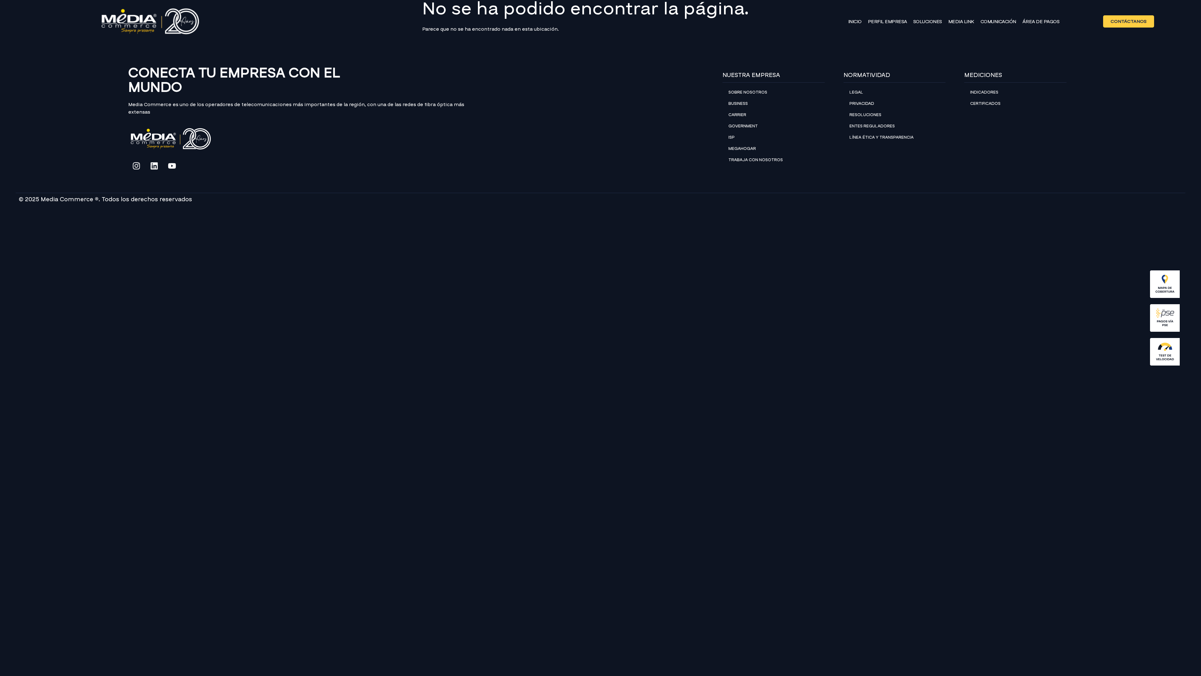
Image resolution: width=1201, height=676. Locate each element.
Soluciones (927, 21)
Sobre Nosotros (747, 92)
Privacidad (861, 103)
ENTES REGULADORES (872, 126)
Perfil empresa (887, 21)
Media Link (961, 21)
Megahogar (742, 149)
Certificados (985, 103)
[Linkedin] (154, 166)
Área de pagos (1041, 21)
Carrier (737, 115)
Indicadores (984, 92)
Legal (856, 92)
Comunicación (998, 21)
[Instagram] (136, 166)
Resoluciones (865, 115)
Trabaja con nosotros (755, 160)
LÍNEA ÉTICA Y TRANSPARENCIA (881, 137)
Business (738, 103)
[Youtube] (172, 166)
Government (743, 126)
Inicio (855, 21)
